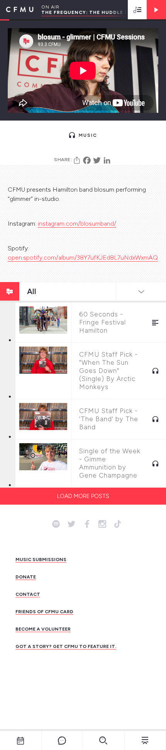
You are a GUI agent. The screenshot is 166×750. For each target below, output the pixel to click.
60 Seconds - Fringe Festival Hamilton (102, 322)
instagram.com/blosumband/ (77, 223)
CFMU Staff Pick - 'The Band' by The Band (108, 419)
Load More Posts (83, 496)
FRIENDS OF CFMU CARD (44, 611)
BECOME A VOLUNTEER (43, 629)
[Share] (77, 160)
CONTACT (27, 594)
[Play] (156, 9)
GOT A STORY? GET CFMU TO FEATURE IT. (65, 646)
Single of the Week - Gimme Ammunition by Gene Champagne (110, 463)
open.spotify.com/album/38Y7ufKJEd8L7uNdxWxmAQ (83, 257)
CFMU (17, 9)
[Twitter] (97, 160)
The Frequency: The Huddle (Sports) (96, 12)
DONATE (25, 577)
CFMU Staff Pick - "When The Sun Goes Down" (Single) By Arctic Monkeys (108, 370)
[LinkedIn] (107, 160)
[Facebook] (87, 160)
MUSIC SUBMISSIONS (40, 559)
